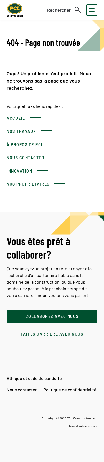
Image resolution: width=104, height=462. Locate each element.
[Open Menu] (91, 10)
